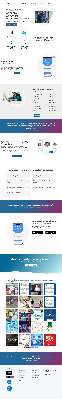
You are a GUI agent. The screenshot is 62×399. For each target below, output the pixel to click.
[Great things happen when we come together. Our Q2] (25, 327)
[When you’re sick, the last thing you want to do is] (25, 289)
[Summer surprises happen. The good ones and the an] (12, 289)
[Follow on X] (9, 377)
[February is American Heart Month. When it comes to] (50, 340)
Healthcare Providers (22, 370)
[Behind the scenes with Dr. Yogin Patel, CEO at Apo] (12, 302)
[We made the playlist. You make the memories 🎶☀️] (25, 315)
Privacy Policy (34, 373)
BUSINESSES (24, 3)
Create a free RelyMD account (31, 265)
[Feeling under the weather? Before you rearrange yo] (37, 289)
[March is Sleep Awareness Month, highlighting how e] (12, 340)
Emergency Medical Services (23, 372)
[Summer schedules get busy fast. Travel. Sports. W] (25, 302)
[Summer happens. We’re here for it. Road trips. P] (12, 327)
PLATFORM (42, 3)
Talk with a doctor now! (17, 155)
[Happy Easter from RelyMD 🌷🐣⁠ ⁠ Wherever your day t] (37, 327)
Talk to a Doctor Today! (12, 24)
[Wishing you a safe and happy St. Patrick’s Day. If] (50, 327)
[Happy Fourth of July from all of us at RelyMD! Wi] (50, 315)
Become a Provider (35, 377)
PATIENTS (33, 3)
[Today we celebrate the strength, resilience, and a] (25, 340)
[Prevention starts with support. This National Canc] (37, 340)
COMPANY (50, 3)
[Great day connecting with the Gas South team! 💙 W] (37, 302)
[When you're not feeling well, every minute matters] (50, 302)
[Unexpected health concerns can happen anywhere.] (50, 289)
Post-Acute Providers (22, 373)
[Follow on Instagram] (13, 377)
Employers (21, 377)
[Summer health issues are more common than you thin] (37, 315)
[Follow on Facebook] (7, 377)
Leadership (34, 372)
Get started (17, 73)
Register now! (37, 115)
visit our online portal (22, 66)
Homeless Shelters (22, 375)
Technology (21, 380)
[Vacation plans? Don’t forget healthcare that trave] (12, 315)
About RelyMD (34, 370)
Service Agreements (35, 375)
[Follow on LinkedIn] (11, 377)
